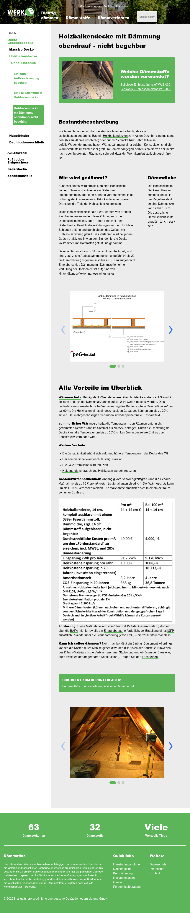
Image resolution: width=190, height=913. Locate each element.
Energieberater (113, 630)
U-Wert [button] (102, 397)
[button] (170, 330)
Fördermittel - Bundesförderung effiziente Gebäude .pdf (98, 686)
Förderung (29, 886)
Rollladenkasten (124, 877)
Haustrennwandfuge (126, 864)
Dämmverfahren (113, 17)
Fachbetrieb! (150, 656)
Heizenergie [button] (70, 470)
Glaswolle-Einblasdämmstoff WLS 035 (146, 89)
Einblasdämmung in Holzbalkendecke (28, 95)
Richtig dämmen (49, 15)
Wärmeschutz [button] (70, 397)
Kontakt (108, 5)
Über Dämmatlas (90, 5)
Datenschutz (158, 864)
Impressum (122, 5)
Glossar (118, 882)
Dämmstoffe (78, 17)
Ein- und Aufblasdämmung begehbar (26, 78)
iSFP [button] (170, 630)
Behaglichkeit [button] (77, 453)
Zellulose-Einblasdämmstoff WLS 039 (145, 84)
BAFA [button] (74, 630)
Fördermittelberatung (127, 886)
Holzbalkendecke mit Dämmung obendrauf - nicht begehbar (26, 115)
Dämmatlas (20, 12)
